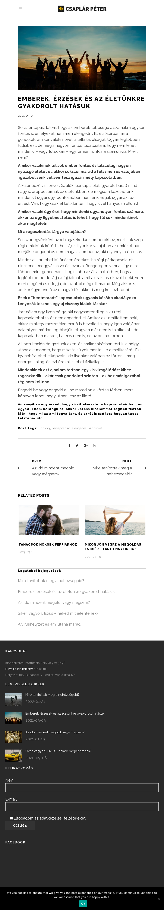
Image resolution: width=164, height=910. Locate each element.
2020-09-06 (36, 758)
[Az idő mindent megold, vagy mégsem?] (13, 737)
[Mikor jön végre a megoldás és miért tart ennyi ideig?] (115, 520)
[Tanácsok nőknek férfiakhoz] (49, 520)
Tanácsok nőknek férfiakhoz (48, 544)
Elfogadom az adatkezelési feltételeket (49, 818)
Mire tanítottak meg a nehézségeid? (51, 580)
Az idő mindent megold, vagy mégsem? (54, 602)
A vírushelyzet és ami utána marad (49, 624)
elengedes (79, 428)
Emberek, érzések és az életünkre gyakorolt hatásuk (66, 591)
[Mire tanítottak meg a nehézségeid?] (13, 699)
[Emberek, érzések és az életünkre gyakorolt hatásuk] (13, 718)
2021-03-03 (26, 115)
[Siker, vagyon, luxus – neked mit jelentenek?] (13, 756)
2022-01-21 (35, 701)
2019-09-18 (27, 552)
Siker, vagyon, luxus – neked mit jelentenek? (58, 613)
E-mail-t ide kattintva (19, 669)
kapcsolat (95, 428)
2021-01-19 (35, 739)
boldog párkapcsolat (55, 428)
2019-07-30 (93, 556)
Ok (83, 903)
